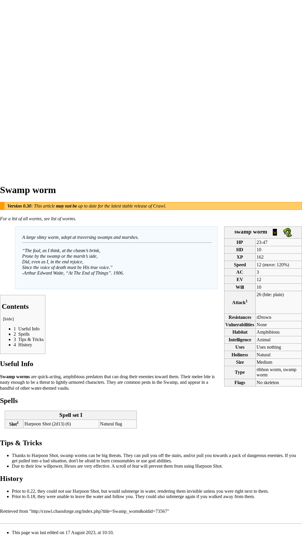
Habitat (239, 332)
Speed (240, 264)
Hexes (70, 466)
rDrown (264, 317)
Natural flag (111, 423)
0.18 (31, 496)
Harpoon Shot (37, 423)
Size (240, 362)
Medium (264, 362)
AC (239, 272)
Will (240, 287)
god (151, 460)
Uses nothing (269, 347)
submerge (130, 491)
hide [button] (8, 319)
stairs (176, 455)
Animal (263, 339)
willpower (52, 466)
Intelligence (240, 339)
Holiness (240, 354)
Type (240, 372)
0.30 (27, 205)
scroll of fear (127, 466)
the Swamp (167, 382)
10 (259, 287)
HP (240, 242)
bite (267, 294)
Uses (239, 347)
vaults (63, 388)
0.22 (31, 491)
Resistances (240, 317)
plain (277, 294)
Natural (263, 354)
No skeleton (268, 382)
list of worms (63, 218)
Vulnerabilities (239, 324)
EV (240, 279)
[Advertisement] (23, 88)
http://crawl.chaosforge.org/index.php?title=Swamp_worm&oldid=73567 (99, 511)
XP (240, 257)
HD (239, 249)
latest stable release (129, 205)
